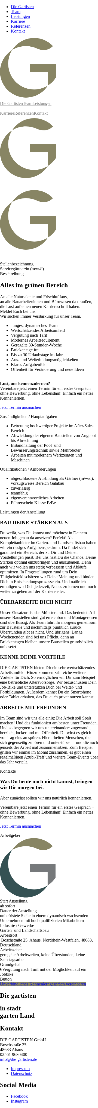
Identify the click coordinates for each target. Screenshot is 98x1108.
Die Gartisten (22, 6)
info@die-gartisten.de (18, 1059)
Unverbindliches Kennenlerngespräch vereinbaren (43, 984)
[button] (49, 184)
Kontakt (18, 31)
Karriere (18, 21)
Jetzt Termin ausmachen (20, 407)
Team (15, 11)
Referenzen (20, 26)
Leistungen (20, 16)
